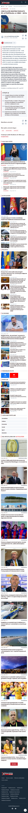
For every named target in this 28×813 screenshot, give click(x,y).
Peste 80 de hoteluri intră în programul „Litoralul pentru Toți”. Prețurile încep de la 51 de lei (13, 651)
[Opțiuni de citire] (25, 810)
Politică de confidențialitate (19, 778)
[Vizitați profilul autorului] (2, 37)
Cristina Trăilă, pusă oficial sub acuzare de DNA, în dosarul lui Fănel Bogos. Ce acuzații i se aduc (14, 462)
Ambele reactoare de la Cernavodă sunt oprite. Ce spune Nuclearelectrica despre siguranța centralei (12, 516)
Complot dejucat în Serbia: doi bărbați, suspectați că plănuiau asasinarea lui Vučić (14, 97)
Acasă (3, 6)
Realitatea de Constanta (15, 789)
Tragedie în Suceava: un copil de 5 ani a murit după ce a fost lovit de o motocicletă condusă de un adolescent (14, 182)
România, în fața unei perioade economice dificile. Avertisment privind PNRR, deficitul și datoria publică (18, 365)
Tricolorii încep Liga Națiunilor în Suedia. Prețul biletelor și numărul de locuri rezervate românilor (13, 704)
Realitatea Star (19, 787)
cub (3, 130)
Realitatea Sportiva (11, 787)
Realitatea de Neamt (5, 789)
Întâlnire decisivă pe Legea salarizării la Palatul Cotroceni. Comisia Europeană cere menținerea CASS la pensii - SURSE (17, 308)
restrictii (16, 130)
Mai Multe (14, 764)
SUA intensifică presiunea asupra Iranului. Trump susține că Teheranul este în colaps (12, 570)
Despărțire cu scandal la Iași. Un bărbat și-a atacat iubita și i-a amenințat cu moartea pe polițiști (13, 624)
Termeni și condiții (9, 778)
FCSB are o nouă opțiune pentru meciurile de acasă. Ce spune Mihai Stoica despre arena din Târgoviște (15, 169)
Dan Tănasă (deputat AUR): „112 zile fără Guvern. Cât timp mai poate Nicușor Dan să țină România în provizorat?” (18, 281)
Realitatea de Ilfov (22, 798)
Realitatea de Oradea (14, 796)
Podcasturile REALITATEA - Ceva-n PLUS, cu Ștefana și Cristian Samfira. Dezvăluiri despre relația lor (13, 758)
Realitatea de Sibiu (13, 36)
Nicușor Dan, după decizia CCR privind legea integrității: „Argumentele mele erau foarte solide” (14, 188)
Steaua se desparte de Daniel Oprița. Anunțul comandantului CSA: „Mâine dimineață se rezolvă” (13, 543)
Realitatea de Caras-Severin (15, 792)
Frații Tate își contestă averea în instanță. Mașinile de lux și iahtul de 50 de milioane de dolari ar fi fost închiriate (15, 113)
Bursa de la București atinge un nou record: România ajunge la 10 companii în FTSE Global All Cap (15, 108)
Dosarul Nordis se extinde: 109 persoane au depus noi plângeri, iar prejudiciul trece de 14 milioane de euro (15, 102)
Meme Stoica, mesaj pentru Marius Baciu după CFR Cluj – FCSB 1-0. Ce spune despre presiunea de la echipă (14, 596)
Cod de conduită (5, 780)
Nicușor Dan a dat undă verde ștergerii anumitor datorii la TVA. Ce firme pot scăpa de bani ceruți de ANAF (14, 273)
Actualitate (10, 6)
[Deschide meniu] (25, 2)
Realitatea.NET (4, 787)
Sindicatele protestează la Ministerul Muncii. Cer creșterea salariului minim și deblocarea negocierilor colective (18, 344)
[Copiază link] (23, 35)
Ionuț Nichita (24, 485)
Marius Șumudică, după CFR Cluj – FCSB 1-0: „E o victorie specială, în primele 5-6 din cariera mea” (13, 731)
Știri (6, 6)
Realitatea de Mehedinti (14, 794)
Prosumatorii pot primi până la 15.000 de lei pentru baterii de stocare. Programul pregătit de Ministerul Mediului (13, 163)
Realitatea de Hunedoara (6, 800)
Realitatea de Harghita (6, 798)
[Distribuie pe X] (26, 38)
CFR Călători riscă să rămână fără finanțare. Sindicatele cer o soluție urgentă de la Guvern (18, 245)
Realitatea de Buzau (5, 794)
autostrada (9, 130)
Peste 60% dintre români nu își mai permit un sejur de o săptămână (17, 351)
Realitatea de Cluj (5, 792)
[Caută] (21, 2)
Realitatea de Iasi (14, 798)
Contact (3, 778)
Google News (4, 136)
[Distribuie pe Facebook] (26, 35)
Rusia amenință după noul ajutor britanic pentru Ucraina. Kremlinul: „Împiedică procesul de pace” (14, 489)
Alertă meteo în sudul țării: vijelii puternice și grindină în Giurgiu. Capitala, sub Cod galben (13, 677)
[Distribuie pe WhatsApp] (23, 38)
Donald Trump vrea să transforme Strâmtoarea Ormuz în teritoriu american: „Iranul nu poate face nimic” (14, 175)
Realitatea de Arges (5, 796)
